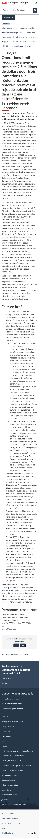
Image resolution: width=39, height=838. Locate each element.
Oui (16, 645)
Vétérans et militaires (10, 795)
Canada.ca (6, 23)
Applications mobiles (10, 818)
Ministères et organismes (12, 704)
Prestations (6, 736)
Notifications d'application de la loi (17, 46)
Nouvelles (5, 683)
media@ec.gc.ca (9, 629)
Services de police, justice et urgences (16, 765)
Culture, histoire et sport (11, 761)
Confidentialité (7, 833)
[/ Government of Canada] (15, 3)
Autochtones (7, 790)
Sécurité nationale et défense (13, 756)
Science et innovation (10, 785)
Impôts (4, 746)
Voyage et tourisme (9, 726)
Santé (4, 741)
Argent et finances (9, 780)
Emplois (5, 717)
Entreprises (6, 731)
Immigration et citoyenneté (12, 722)
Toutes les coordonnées (11, 699)
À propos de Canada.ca (11, 823)
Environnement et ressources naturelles (19, 28)
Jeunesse (5, 800)
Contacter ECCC (8, 678)
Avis (3, 828)
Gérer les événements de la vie (14, 804)
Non (22, 645)
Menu (9, 17)
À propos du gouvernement (12, 708)
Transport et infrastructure (12, 770)
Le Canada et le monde (10, 775)
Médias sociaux (8, 813)
